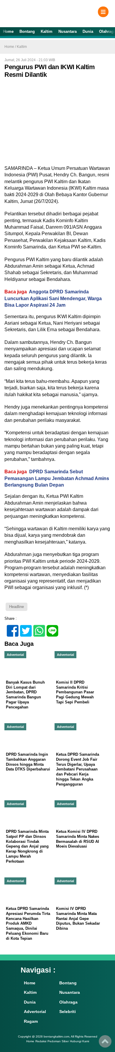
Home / (10, 47)
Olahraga (68, 1002)
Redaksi (40, 1041)
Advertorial (35, 1011)
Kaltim (46, 31)
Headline (16, 606)
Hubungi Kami (79, 1041)
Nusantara (67, 31)
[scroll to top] (105, 1043)
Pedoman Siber (58, 1041)
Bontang (27, 31)
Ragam (31, 1021)
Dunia (88, 31)
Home (8, 31)
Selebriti (67, 1011)
